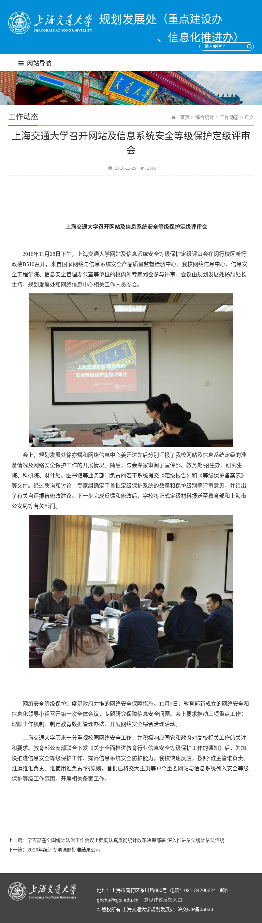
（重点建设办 (189, 19)
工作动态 (229, 117)
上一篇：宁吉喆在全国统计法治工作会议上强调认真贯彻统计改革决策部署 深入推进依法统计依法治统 (116, 840)
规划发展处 (128, 19)
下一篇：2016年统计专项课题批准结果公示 (54, 849)
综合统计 (204, 117)
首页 (185, 117)
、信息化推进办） (200, 37)
